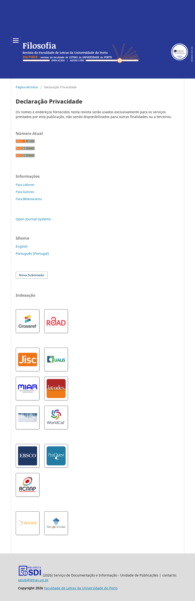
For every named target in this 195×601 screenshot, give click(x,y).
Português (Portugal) (32, 253)
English (22, 246)
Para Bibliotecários (29, 199)
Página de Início (27, 87)
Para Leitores (25, 184)
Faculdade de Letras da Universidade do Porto (80, 588)
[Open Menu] (15, 40)
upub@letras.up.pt (33, 580)
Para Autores (25, 192)
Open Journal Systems (33, 219)
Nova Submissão (31, 275)
